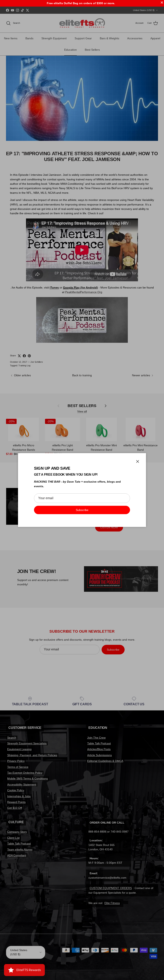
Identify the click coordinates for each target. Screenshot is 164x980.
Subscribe (82, 510)
